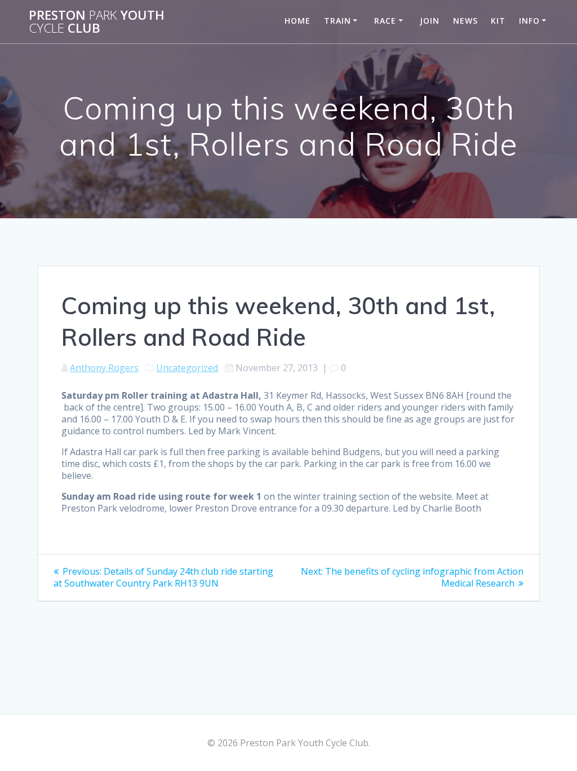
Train (337, 20)
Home (297, 20)
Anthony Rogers (104, 368)
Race (385, 20)
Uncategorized (187, 368)
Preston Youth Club (97, 21)
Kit (498, 20)
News (465, 20)
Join (430, 20)
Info (529, 20)
